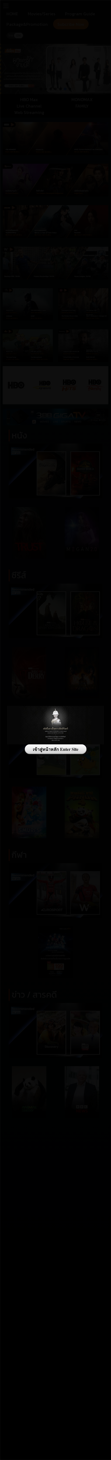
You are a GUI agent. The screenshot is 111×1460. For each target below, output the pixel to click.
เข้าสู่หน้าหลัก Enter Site (55, 749)
